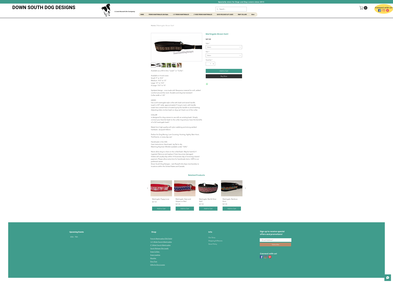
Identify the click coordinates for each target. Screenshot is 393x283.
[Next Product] (245, 188)
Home (153, 25)
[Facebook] (379, 10)
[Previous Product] (147, 188)
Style (208, 43)
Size (207, 52)
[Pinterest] (387, 10)
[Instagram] (383, 10)
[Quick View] (161, 188)
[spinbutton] (210, 64)
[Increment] (213, 64)
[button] (363, 8)
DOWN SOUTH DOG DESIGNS (43, 7)
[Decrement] (207, 64)
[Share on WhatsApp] (207, 84)
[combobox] (224, 47)
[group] (196, 196)
